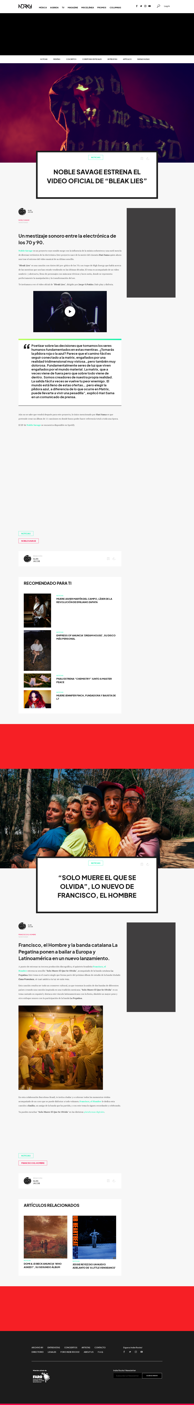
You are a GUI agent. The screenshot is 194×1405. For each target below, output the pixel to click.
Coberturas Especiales (92, 59)
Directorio (38, 1352)
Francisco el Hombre (27, 934)
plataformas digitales (94, 1111)
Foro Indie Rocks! (70, 1352)
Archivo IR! (37, 1347)
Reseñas (56, 59)
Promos (101, 7)
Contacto (100, 1347)
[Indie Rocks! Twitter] (141, 6)
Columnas (115, 7)
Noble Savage (23, 220)
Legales (52, 1352)
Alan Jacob (30, 211)
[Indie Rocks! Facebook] (137, 6)
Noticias (44, 59)
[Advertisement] (97, 34)
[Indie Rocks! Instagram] (145, 6)
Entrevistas (112, 59)
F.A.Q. (101, 1352)
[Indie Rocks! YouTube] (149, 6)
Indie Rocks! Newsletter (124, 1370)
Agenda (54, 7)
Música (43, 7)
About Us (89, 1352)
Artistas (86, 1347)
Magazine (73, 7)
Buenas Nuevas (143, 59)
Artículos (127, 59)
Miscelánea (87, 7)
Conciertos (71, 59)
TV (63, 7)
